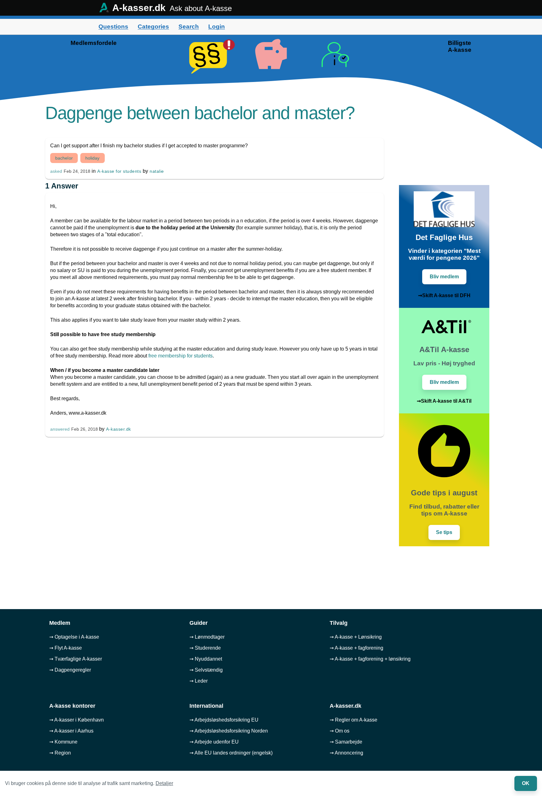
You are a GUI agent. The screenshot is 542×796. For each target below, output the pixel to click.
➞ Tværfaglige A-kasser (75, 659)
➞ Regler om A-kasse (353, 719)
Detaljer (164, 783)
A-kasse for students (119, 171)
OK (525, 783)
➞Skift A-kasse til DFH (444, 295)
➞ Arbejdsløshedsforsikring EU (223, 719)
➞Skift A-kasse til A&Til (444, 401)
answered (60, 429)
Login (216, 26)
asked (56, 171)
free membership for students (180, 355)
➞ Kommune (63, 741)
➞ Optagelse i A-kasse (74, 637)
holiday (92, 158)
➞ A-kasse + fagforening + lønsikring (370, 659)
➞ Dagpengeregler (70, 670)
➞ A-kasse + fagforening (356, 648)
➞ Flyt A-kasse (65, 648)
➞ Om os (339, 730)
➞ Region (60, 752)
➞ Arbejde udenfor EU (214, 741)
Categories (153, 26)
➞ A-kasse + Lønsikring (356, 637)
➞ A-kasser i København (76, 719)
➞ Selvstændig (206, 670)
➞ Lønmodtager (207, 637)
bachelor (64, 158)
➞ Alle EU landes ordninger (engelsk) (231, 752)
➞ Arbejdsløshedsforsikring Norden (228, 730)
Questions (113, 26)
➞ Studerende (205, 648)
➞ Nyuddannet (205, 659)
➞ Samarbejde (346, 741)
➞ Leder (198, 681)
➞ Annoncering (346, 752)
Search (188, 26)
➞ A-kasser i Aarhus (71, 730)
